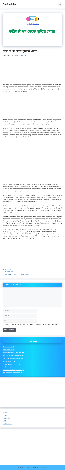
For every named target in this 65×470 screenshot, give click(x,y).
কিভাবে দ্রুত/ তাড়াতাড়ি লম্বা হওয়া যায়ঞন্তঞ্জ (13, 370)
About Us (6, 415)
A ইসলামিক (8, 269)
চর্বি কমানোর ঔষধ (9, 272)
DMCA (5, 421)
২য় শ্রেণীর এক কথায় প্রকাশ (9, 361)
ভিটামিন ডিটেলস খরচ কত (8, 350)
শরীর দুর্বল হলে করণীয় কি (8, 347)
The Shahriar (9, 4)
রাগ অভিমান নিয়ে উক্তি (8, 367)
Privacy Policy (7, 424)
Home (5, 412)
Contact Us (6, 418)
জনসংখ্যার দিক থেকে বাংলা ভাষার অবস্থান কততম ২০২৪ (18, 274)
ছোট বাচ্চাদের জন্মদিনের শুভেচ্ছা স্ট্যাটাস (12, 364)
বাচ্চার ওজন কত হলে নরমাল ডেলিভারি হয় (12, 373)
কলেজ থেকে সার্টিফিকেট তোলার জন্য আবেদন (13, 355)
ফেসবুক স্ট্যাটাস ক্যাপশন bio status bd (13, 353)
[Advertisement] (32, 71)
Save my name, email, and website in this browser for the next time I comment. (31, 324)
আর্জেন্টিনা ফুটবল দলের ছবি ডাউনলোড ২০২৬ (13, 358)
